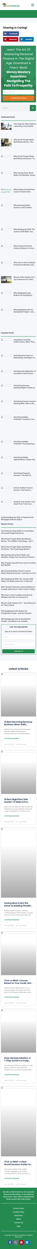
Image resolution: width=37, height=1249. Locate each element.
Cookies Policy (18, 1212)
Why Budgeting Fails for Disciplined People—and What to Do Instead (24, 312)
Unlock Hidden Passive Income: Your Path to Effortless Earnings (23, 490)
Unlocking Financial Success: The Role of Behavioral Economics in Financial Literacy (24, 476)
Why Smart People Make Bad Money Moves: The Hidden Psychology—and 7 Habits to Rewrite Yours (24, 143)
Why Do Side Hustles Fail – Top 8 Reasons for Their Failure (25, 279)
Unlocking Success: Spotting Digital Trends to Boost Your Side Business (24, 387)
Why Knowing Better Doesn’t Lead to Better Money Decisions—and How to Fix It (23, 208)
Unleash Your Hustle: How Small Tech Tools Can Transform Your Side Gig (24, 504)
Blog (18, 1226)
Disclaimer (18, 1215)
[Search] (33, 108)
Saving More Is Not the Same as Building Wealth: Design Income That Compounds (17, 907)
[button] (11, 33)
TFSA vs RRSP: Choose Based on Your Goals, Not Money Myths (17, 983)
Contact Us (18, 1223)
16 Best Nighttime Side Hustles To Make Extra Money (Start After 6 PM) (17, 802)
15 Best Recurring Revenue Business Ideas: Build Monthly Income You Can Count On (18, 725)
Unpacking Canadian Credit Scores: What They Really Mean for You (24, 342)
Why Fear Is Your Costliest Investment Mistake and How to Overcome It (24, 264)
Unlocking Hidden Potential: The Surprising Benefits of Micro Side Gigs (25, 443)
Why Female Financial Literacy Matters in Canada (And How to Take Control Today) (25, 249)
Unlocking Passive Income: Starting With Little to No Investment (25, 403)
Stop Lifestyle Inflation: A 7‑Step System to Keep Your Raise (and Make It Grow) (17, 1062)
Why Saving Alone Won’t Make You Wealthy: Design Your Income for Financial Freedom (25, 176)
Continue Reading (11, 738)
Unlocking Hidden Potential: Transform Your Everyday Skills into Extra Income (24, 420)
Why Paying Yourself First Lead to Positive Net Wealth (24, 191)
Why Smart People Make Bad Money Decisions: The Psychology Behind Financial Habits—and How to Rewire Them (16, 550)
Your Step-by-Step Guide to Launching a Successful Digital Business (25, 126)
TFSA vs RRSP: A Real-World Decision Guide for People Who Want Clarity (17, 1164)
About (18, 1219)
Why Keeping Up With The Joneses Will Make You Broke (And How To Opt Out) (24, 232)
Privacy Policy (18, 1208)
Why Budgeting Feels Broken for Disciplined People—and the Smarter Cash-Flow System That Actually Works (17, 613)
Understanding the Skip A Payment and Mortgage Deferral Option (17, 518)
